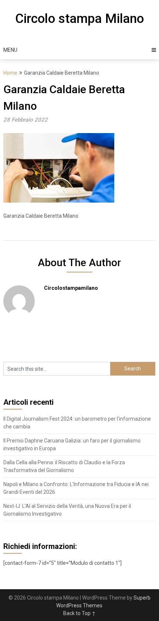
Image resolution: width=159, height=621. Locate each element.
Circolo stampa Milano (79, 18)
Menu (10, 50)
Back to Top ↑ (79, 613)
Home (10, 73)
